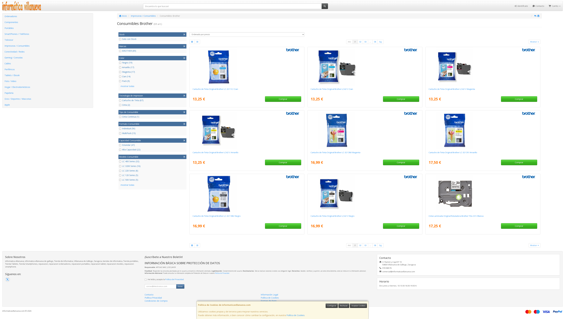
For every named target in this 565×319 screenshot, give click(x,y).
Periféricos (10, 69)
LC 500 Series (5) (130, 179)
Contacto (539, 6)
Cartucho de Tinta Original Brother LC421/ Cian (332, 89)
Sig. (380, 42)
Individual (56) (128, 128)
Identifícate (522, 6)
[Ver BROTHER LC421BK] (364, 194)
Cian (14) (126, 76)
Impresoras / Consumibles (17, 45)
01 (355, 42)
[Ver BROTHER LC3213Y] (482, 130)
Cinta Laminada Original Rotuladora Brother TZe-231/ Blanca (456, 216)
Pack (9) (126, 81)
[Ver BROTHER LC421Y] (246, 130)
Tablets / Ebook (12, 75)
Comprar (283, 99)
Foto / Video (10, 81)
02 (360, 42)
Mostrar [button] (533, 42)
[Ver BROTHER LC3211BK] (246, 194)
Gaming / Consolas (14, 57)
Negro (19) (127, 62)
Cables (8, 63)
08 (375, 42)
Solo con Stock (129, 39)
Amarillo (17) (128, 67)
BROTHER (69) (129, 50)
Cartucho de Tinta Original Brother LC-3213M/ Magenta (335, 152)
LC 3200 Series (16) (131, 166)
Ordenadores (11, 16)
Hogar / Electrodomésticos (17, 87)
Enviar (180, 286)
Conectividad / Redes (15, 51)
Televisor (9, 39)
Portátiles (9, 28)
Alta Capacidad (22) (131, 149)
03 (365, 42)
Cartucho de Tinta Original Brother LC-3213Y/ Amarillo (453, 152)
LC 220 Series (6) (130, 170)
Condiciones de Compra (156, 300)
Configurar (331, 305)
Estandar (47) (128, 145)
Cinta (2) (126, 104)
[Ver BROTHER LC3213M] (364, 130)
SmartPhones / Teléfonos (17, 34)
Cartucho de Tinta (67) (132, 100)
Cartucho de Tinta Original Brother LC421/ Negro (332, 216)
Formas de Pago (269, 300)
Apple (7, 104)
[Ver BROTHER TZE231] (482, 194)
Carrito (555, 6)
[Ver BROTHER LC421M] (482, 67)
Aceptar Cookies (358, 305)
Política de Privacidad (222, 273)
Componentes (11, 22)
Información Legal (269, 294)
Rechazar (344, 305)
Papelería (9, 93)
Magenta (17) (128, 71)
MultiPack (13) (129, 133)
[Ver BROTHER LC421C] (364, 67)
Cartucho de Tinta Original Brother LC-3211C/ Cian (215, 89)
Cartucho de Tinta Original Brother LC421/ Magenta (452, 89)
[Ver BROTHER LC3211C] (246, 67)
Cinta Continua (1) (130, 116)
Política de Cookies (295, 315)
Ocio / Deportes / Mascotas (18, 98)
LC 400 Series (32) (130, 161)
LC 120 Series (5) (130, 175)
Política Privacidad (153, 297)
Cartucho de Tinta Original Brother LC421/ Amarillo (215, 152)
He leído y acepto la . (166, 279)
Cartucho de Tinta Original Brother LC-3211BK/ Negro (217, 216)
